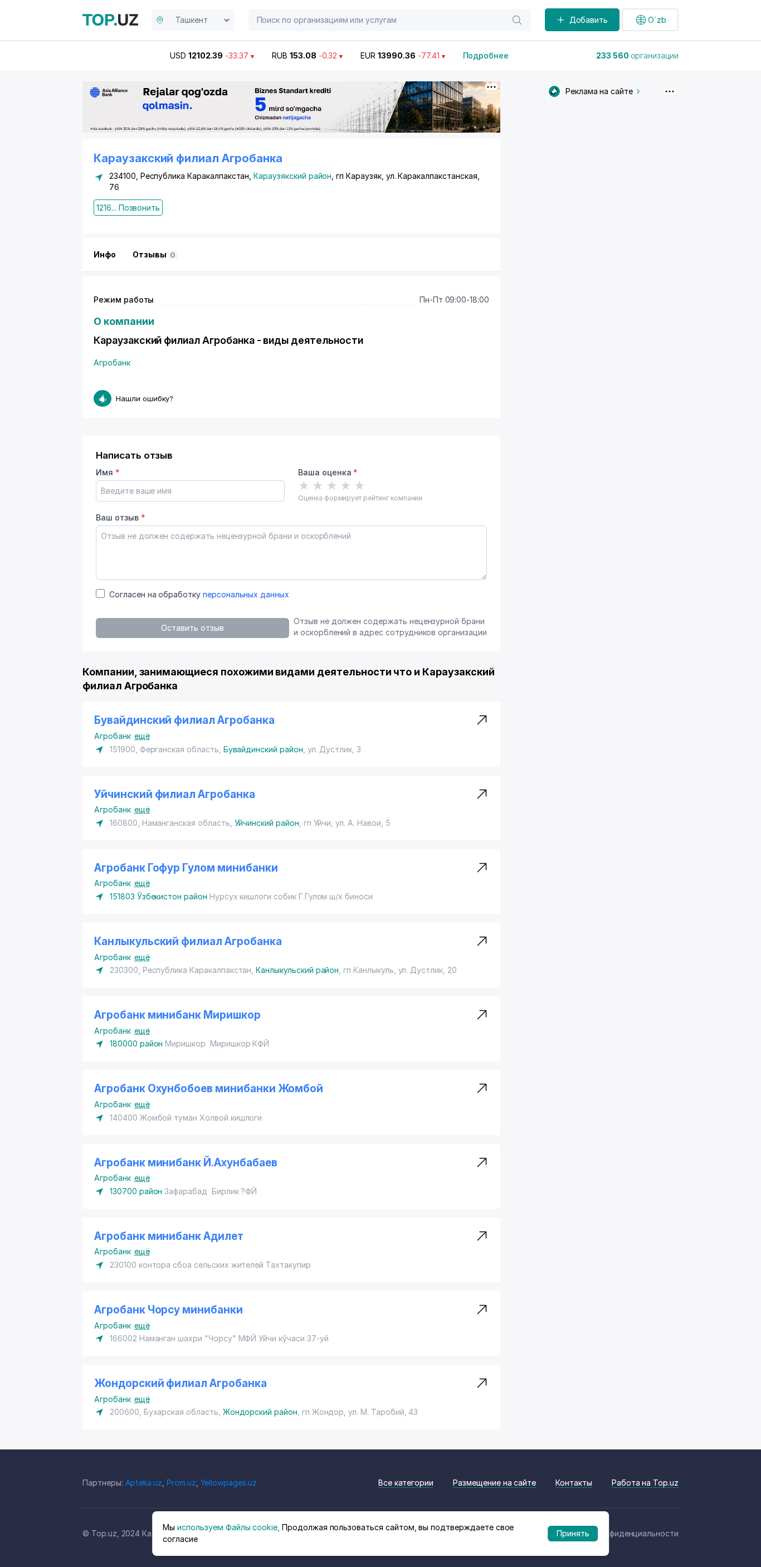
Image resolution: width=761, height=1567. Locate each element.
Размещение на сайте (494, 1482)
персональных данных (246, 594)
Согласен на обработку (199, 594)
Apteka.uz (144, 1482)
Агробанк (112, 362)
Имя (108, 472)
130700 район (136, 1191)
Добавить (588, 20)
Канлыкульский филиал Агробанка (188, 941)
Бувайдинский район (263, 749)
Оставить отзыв (192, 627)
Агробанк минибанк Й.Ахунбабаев (185, 1162)
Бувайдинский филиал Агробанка (184, 720)
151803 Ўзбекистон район (158, 896)
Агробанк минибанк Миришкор (178, 1015)
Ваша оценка (328, 472)
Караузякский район (292, 176)
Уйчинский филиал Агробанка (174, 794)
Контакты (573, 1482)
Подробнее (486, 55)
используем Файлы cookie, (228, 1527)
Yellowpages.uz (229, 1482)
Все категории (405, 1482)
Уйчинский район (267, 823)
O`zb (657, 20)
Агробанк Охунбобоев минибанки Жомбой (208, 1088)
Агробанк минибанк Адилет (170, 1236)
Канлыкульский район (297, 970)
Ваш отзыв (120, 517)
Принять (573, 1533)
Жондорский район (260, 1412)
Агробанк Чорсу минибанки (168, 1309)
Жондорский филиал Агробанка (180, 1383)
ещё (142, 736)
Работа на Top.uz (645, 1482)
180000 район (136, 1043)
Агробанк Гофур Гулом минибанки (186, 868)
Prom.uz (181, 1482)
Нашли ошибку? (144, 398)
